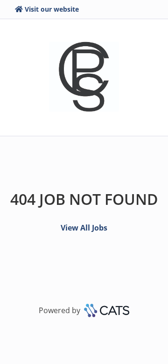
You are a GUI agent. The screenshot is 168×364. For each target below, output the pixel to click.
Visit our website (52, 9)
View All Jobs (84, 228)
